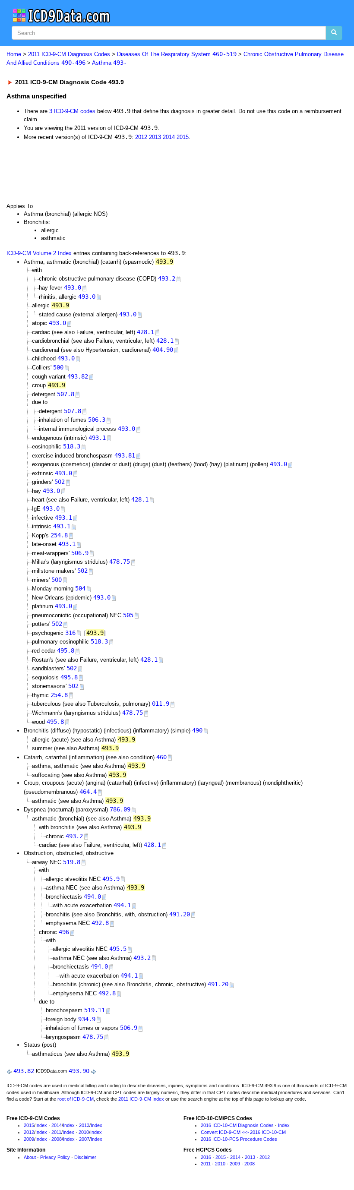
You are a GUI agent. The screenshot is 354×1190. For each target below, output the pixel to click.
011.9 (160, 703)
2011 (56, 1132)
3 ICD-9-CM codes (72, 111)
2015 (183, 137)
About (30, 1157)
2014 (169, 137)
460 (161, 757)
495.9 (111, 878)
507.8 (65, 394)
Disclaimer (85, 1157)
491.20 (179, 914)
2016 (206, 1157)
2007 (84, 1139)
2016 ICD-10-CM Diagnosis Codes (237, 1125)
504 (80, 588)
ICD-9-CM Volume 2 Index (39, 253)
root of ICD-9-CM (75, 1099)
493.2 (166, 278)
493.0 (72, 287)
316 (70, 632)
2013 (155, 137)
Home (13, 54)
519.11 (94, 1010)
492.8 (100, 922)
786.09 (120, 809)
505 (128, 615)
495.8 (65, 650)
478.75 (119, 561)
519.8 (71, 862)
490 (197, 730)
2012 (141, 137)
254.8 (59, 535)
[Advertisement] (160, 171)
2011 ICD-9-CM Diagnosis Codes (69, 54)
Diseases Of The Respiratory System (177, 54)
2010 (84, 1132)
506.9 (79, 552)
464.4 (88, 791)
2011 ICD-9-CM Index (141, 1099)
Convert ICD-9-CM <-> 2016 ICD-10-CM (243, 1132)
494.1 (122, 905)
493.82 (77, 376)
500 (58, 367)
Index (41, 1125)
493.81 (124, 455)
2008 (56, 1139)
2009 (29, 1139)
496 (64, 931)
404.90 (162, 349)
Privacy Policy (55, 1157)
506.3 (96, 419)
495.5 (117, 948)
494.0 (92, 896)
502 (59, 481)
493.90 (79, 1070)
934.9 (86, 1019)
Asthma (109, 63)
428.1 (145, 331)
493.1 (97, 437)
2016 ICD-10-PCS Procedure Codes (239, 1139)
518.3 (71, 446)
